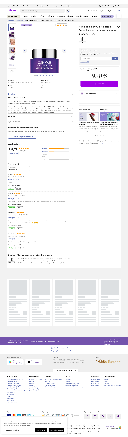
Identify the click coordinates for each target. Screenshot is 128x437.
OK (115, 59)
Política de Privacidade (13, 383)
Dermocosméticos (34, 391)
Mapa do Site (10, 394)
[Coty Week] (13, 16)
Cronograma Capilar (35, 389)
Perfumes (31, 381)
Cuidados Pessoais (82, 16)
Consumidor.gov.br (12, 389)
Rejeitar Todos (41, 430)
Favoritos (117, 6)
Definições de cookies (12, 430)
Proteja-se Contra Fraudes (14, 385)
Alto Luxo (47, 381)
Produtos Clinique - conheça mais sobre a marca (30, 255)
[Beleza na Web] (11, 11)
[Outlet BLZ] (107, 16)
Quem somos (10, 400)
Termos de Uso (11, 393)
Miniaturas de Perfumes (72, 385)
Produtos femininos (37, 341)
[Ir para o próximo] (118, 125)
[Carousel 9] (48, 75)
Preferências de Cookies (14, 387)
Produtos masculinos (53, 341)
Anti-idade (29, 82)
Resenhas (106, 381)
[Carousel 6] (103, 135)
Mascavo (67, 381)
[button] (99, 84)
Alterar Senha (95, 383)
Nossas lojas (10, 398)
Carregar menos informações (64, 370)
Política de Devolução (13, 381)
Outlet (8, 396)
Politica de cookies (25, 425)
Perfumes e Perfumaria (46, 16)
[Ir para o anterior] (117, 16)
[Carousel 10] (49, 75)
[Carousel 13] (54, 75)
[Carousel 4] (100, 135)
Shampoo (68, 379)
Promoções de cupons (13, 402)
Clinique (18, 20)
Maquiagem (61, 16)
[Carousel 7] (45, 75)
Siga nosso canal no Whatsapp (112, 385)
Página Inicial (11, 20)
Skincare (70, 16)
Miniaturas (94, 16)
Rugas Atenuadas (46, 82)
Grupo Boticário (27, 6)
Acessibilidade (14, 6)
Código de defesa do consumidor (16, 391)
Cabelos (33, 16)
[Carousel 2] (97, 135)
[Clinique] (82, 42)
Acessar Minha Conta (112, 11)
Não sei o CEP (84, 62)
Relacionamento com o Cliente (15, 379)
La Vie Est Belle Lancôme (72, 383)
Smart (24, 20)
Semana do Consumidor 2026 (53, 379)
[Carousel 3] (98, 135)
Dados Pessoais (95, 379)
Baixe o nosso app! (52, 6)
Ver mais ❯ (101, 143)
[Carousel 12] (52, 75)
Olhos (22, 82)
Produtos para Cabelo (35, 379)
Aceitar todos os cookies (56, 430)
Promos (25, 16)
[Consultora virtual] (68, 11)
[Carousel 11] (51, 75)
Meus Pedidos (106, 6)
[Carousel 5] (101, 135)
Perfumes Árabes (50, 383)
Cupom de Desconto (51, 387)
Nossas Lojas (40, 6)
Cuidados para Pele (13, 82)
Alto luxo (106, 383)
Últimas (106, 379)
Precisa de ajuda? (66, 6)
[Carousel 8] (46, 75)
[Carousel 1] (95, 135)
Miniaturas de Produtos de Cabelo (75, 387)
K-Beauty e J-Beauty (50, 385)
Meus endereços (95, 381)
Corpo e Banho (33, 387)
